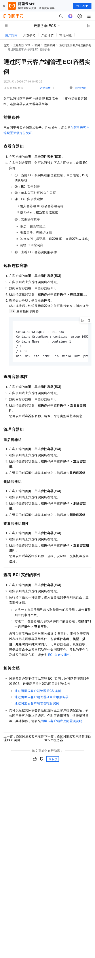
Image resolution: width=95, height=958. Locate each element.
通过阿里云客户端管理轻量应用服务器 (42, 697)
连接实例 (49, 45)
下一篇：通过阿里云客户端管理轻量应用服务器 (67, 738)
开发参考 (29, 34)
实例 (37, 45)
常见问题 (65, 34)
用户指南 (11, 34)
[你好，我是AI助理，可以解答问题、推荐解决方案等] (70, 16)
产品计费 (47, 34)
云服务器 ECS (21, 45)
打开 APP (82, 6)
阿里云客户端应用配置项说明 (61, 720)
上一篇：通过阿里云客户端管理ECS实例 (24, 738)
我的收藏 (80, 88)
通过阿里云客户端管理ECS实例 (38, 690)
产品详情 (45, 88)
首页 (6, 45)
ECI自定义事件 (59, 654)
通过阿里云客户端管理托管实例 (37, 703)
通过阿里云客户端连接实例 (75, 45)
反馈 (54, 759)
